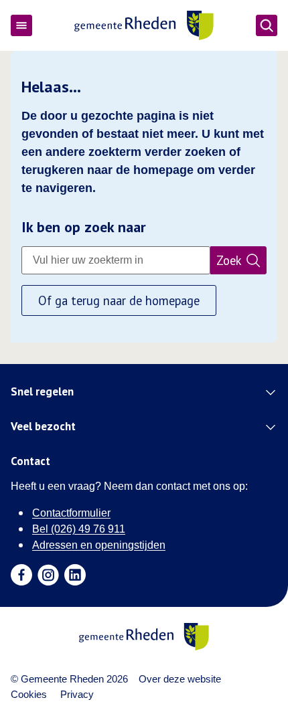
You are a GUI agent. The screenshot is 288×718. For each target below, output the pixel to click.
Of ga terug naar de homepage (119, 300)
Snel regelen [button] (42, 392)
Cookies (29, 694)
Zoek (229, 260)
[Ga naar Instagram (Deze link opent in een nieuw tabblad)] (48, 575)
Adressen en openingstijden (98, 545)
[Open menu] (21, 25)
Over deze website (180, 679)
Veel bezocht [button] (43, 427)
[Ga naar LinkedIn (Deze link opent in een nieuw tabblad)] (75, 575)
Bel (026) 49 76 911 (78, 529)
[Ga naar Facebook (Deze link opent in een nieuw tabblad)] (21, 575)
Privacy (77, 694)
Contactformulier (71, 513)
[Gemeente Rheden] (143, 25)
